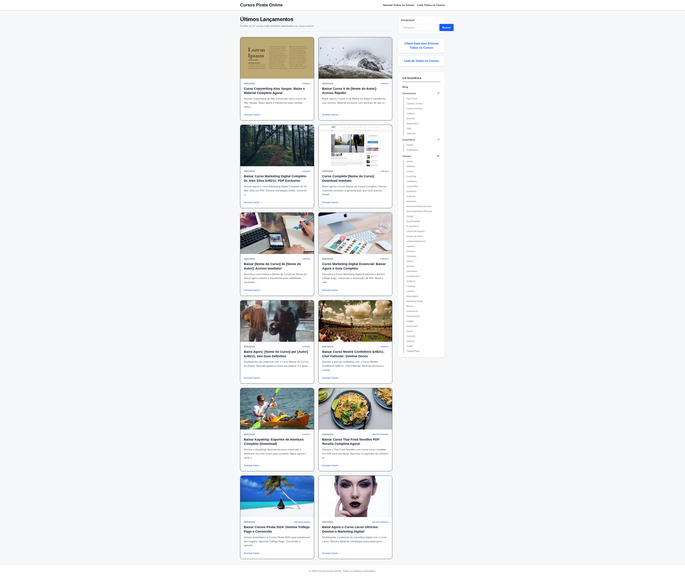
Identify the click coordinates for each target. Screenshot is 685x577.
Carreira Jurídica (415, 103)
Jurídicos (411, 281)
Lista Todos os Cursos (431, 5)
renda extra (412, 326)
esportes (411, 246)
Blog (405, 86)
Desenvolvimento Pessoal (419, 211)
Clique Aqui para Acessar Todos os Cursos (421, 45)
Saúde (410, 331)
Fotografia (411, 256)
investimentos (413, 276)
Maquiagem (412, 296)
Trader (410, 346)
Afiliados (411, 166)
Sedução (411, 336)
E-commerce (413, 226)
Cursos (406, 156)
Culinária (411, 196)
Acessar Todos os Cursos (398, 5)
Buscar (446, 27)
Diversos (411, 118)
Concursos (409, 93)
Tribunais (411, 133)
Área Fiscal (412, 98)
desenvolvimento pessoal (419, 206)
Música (410, 306)
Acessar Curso (253, 114)
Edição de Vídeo (415, 236)
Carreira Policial (414, 108)
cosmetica (411, 191)
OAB (409, 128)
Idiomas (410, 266)
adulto (410, 161)
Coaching (411, 176)
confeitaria (412, 181)
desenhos (411, 201)
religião (410, 321)
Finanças (411, 251)
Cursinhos (408, 139)
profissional (412, 311)
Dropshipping (413, 221)
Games (410, 261)
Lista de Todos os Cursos (421, 60)
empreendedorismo (416, 241)
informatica (412, 271)
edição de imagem (416, 231)
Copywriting (412, 186)
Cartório (410, 113)
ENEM (410, 145)
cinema (410, 171)
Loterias (410, 291)
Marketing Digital (415, 301)
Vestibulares (412, 150)
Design (410, 216)
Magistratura (413, 123)
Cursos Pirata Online (261, 4)
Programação (413, 316)
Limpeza (411, 286)
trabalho (411, 341)
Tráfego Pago (413, 351)
